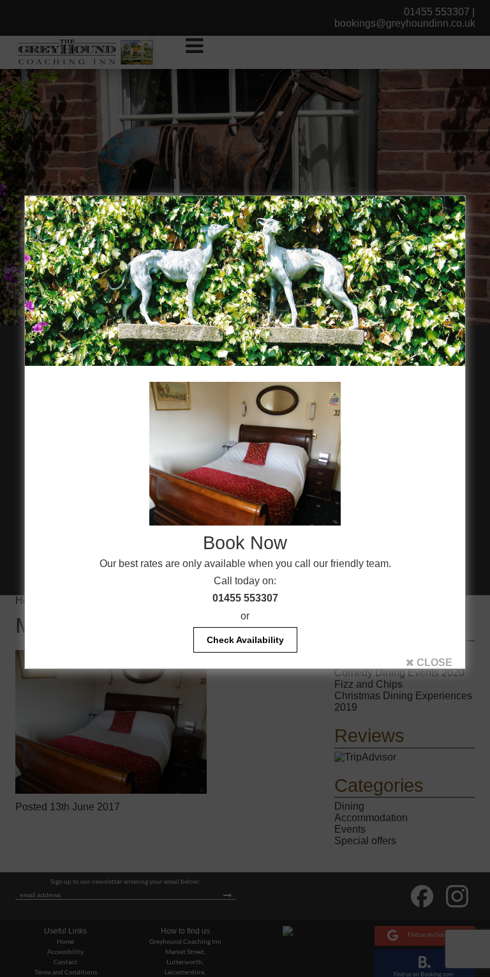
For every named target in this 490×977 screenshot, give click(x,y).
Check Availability (245, 640)
